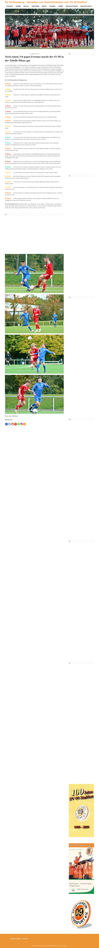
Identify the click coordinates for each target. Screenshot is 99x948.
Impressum (25, 938)
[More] (24, 423)
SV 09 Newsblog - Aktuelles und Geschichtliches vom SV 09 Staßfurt (46, 2)
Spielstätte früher (72, 6)
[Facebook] (6, 423)
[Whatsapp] (18, 423)
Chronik (18, 6)
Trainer (60, 6)
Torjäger (52, 6)
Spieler (44, 6)
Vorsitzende (35, 6)
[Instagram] (21, 423)
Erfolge (26, 6)
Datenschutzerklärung (16, 938)
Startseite (9, 6)
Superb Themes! (63, 945)
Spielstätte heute (86, 6)
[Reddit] (12, 423)
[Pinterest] (15, 423)
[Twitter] (9, 423)
